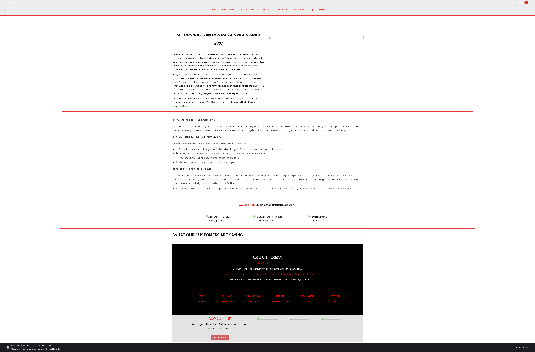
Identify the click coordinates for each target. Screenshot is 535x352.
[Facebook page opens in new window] (526, 2)
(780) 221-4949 (516, 3)
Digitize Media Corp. (54, 349)
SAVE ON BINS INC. (26, 346)
